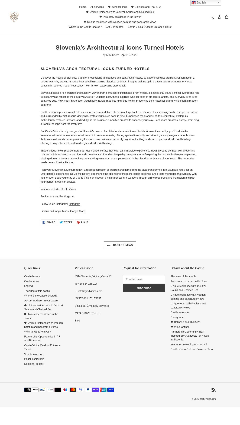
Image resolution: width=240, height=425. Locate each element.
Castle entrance (180, 312)
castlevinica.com (208, 399)
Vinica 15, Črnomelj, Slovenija (92, 305)
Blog (77, 320)
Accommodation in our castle (41, 300)
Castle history (32, 276)
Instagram (74, 203)
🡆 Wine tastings (180, 326)
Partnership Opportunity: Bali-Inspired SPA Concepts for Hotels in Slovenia (190, 335)
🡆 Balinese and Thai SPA (185, 321)
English (201, 2)
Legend (28, 285)
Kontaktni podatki (34, 363)
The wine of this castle (37, 290)
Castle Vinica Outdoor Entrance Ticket (192, 349)
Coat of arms (31, 281)
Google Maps (78, 211)
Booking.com (66, 196)
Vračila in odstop (33, 354)
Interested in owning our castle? (189, 344)
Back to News (122, 245)
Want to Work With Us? (37, 331)
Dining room (177, 317)
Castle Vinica (68, 189)
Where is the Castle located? (40, 295)
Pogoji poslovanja (34, 358)
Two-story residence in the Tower (189, 281)
